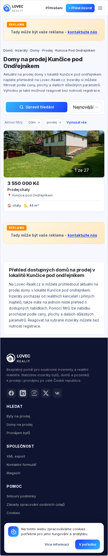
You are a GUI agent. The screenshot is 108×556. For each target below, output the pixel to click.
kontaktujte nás (82, 32)
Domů (8, 50)
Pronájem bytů (18, 433)
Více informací (57, 544)
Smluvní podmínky (21, 496)
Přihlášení (54, 8)
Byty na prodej (18, 416)
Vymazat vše (77, 122)
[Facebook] (11, 393)
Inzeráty (21, 50)
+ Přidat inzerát (80, 8)
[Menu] (100, 8)
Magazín (13, 473)
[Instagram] (34, 393)
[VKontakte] (57, 393)
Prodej (47, 50)
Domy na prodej (20, 424)
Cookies (13, 513)
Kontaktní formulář (21, 464)
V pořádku (87, 544)
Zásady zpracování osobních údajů (36, 504)
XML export (16, 456)
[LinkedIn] (23, 393)
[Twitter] (46, 393)
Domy (35, 50)
